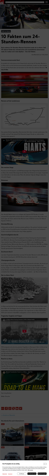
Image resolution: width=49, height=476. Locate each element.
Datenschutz (4, 474)
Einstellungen (21, 473)
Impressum (10, 474)
